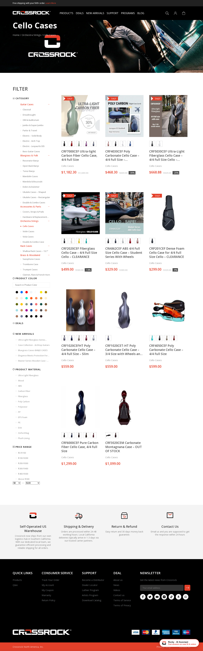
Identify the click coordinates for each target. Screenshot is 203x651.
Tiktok (171, 597)
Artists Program (90, 595)
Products (66, 13)
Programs (128, 13)
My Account (48, 585)
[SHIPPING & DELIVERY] (78, 518)
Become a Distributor (93, 579)
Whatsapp (185, 597)
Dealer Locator (90, 585)
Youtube (157, 597)
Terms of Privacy (122, 605)
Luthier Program (90, 590)
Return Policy (48, 600)
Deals (80, 13)
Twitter (150, 597)
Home (16, 35)
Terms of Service (122, 600)
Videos (116, 590)
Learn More (51, 3)
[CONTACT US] (170, 517)
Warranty (46, 595)
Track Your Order (50, 579)
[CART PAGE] (183, 13)
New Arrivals (95, 13)
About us (118, 579)
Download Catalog (91, 600)
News (116, 585)
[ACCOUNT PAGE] (175, 13)
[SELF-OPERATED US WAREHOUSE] (33, 517)
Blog (140, 13)
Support (112, 13)
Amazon (178, 597)
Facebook (143, 597)
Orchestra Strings (31, 35)
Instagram (164, 597)
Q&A (15, 585)
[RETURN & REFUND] (124, 517)
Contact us (118, 595)
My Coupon (48, 590)
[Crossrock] (32, 13)
